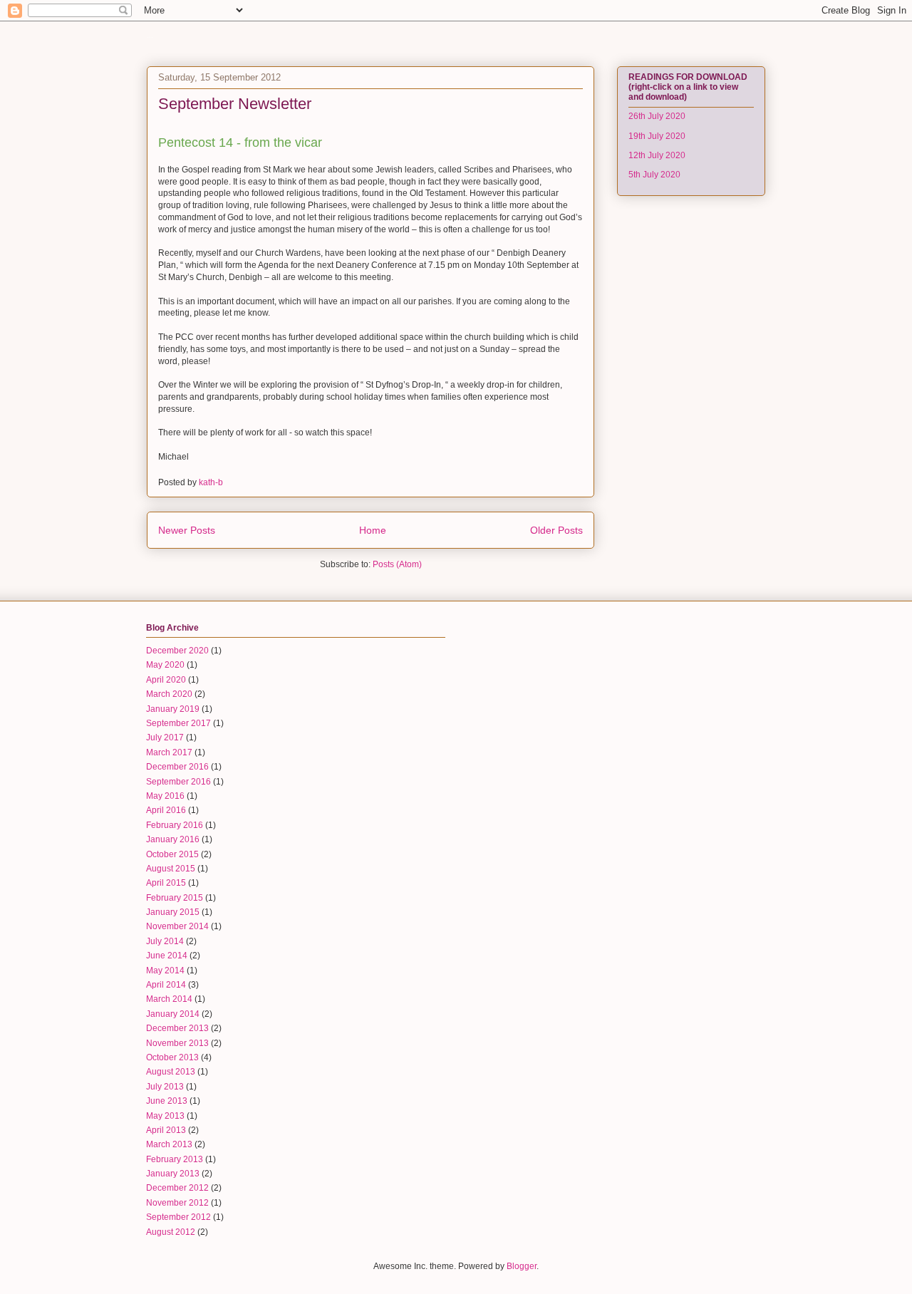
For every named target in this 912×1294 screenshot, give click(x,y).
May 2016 (165, 796)
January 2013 (173, 1174)
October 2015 (172, 854)
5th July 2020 (654, 175)
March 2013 (169, 1144)
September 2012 (178, 1217)
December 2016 (177, 767)
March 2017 (169, 752)
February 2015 (174, 898)
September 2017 (178, 723)
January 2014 (173, 1014)
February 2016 (174, 825)
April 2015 (166, 883)
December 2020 (177, 651)
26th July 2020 (656, 116)
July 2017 (165, 737)
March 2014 (169, 999)
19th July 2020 (656, 136)
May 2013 (165, 1116)
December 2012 (177, 1188)
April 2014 (166, 985)
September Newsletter (234, 104)
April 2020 (166, 680)
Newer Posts (186, 530)
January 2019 (173, 709)
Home (372, 530)
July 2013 (165, 1087)
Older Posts (556, 530)
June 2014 (166, 956)
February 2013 (174, 1159)
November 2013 (177, 1043)
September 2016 (178, 782)
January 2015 (173, 912)
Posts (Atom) (397, 564)
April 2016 (166, 810)
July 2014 (165, 941)
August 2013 (170, 1072)
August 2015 (170, 869)
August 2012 (170, 1232)
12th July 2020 (656, 155)
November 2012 (177, 1203)
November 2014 (177, 926)
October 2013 (172, 1057)
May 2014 (165, 970)
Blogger (522, 1266)
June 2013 (166, 1101)
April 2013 (166, 1130)
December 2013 (177, 1028)
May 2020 (165, 665)
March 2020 (169, 694)
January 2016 (173, 839)
